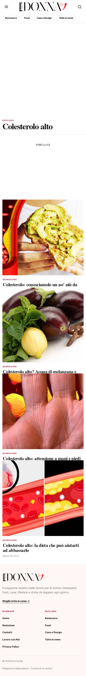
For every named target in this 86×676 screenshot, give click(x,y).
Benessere (11, 18)
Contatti (7, 632)
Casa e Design (44, 18)
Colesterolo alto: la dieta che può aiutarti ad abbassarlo (41, 548)
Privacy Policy (10, 646)
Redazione (8, 625)
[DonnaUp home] (23, 577)
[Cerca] (80, 7)
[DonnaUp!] (43, 7)
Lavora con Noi (11, 639)
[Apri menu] (6, 7)
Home (5, 618)
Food (27, 18)
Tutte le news (66, 18)
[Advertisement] (43, 68)
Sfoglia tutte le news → (16, 601)
